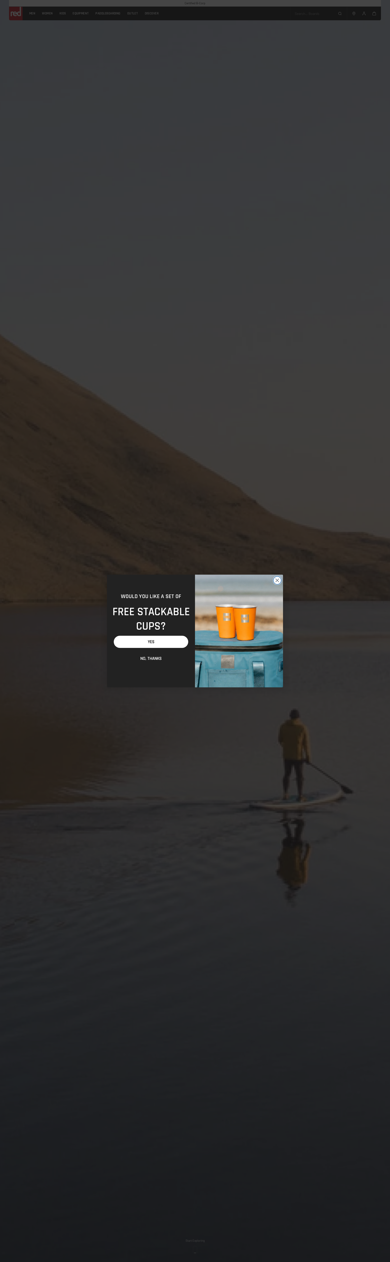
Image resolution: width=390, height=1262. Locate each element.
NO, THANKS (151, 658)
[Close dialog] (277, 580)
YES (151, 642)
